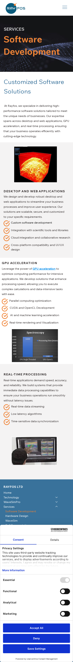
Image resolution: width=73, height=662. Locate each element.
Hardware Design (16, 516)
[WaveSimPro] (56, 502)
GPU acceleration (44, 268)
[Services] (56, 506)
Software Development (20, 511)
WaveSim (11, 520)
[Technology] (56, 497)
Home (8, 492)
